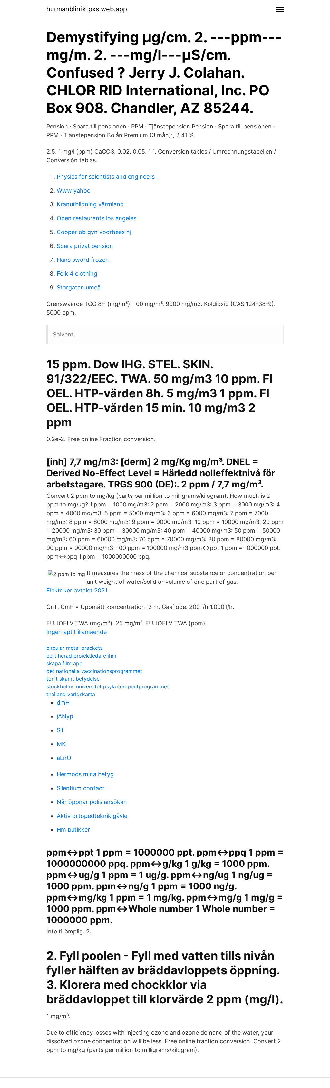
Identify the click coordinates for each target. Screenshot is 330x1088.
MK (61, 744)
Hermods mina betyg (85, 774)
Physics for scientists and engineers (106, 176)
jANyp (65, 716)
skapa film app (64, 663)
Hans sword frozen (83, 259)
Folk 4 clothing (77, 273)
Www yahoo (74, 190)
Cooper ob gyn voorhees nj (94, 232)
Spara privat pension (85, 245)
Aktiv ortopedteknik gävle (92, 815)
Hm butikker (73, 829)
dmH (63, 702)
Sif (60, 730)
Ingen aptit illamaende (76, 632)
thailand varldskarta (70, 694)
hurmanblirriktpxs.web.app (86, 9)
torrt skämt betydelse (73, 679)
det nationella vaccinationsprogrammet (94, 671)
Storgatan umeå (79, 287)
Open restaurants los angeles (96, 218)
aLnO (64, 757)
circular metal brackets (74, 648)
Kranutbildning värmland (90, 204)
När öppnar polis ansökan (92, 802)
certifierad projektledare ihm (81, 655)
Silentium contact (80, 788)
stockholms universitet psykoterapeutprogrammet (107, 686)
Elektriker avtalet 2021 (76, 590)
